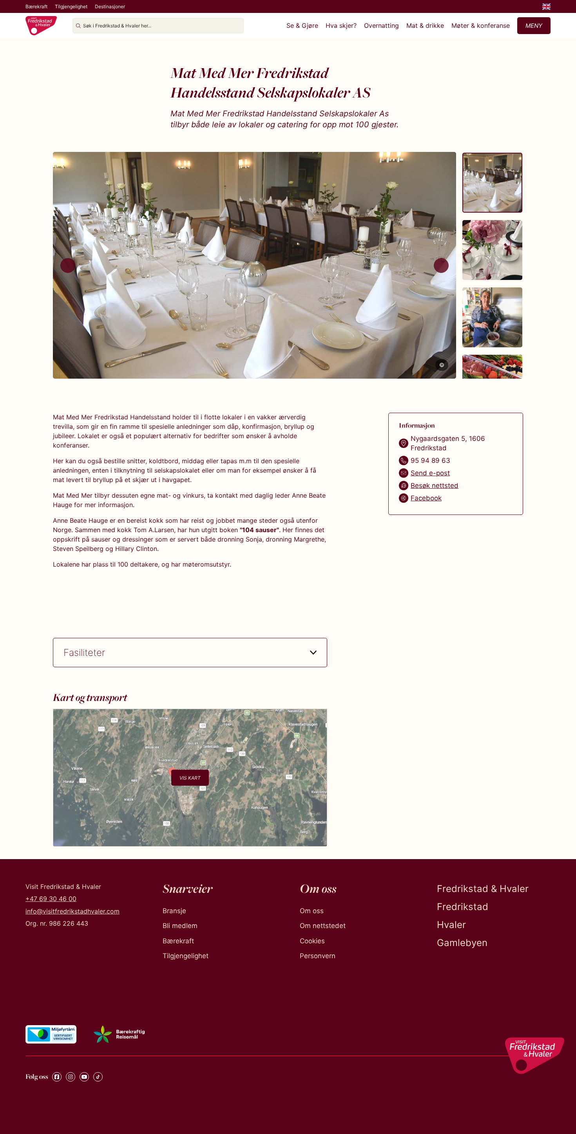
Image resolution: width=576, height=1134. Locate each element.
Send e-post (430, 473)
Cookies (312, 941)
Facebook (426, 498)
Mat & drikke (425, 25)
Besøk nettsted (434, 485)
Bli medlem (180, 926)
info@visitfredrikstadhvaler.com (72, 911)
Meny (533, 25)
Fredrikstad (462, 906)
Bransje (174, 911)
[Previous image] (67, 265)
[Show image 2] (492, 250)
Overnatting (381, 25)
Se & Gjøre (302, 25)
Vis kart (190, 778)
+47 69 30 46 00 (50, 899)
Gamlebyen (462, 942)
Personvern (317, 956)
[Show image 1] (492, 182)
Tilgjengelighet (71, 6)
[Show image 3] (492, 317)
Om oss (312, 911)
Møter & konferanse (480, 25)
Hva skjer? (341, 25)
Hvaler (451, 924)
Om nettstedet (323, 926)
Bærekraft (36, 6)
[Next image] (441, 265)
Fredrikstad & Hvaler (483, 888)
